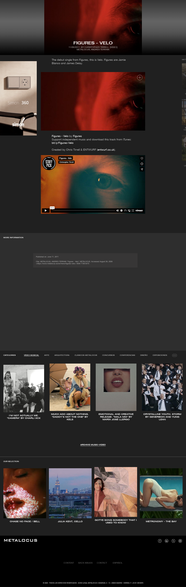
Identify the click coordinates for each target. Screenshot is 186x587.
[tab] (31, 355)
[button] (8, 404)
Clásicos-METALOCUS (86, 355)
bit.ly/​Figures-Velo (62, 143)
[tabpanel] (93, 404)
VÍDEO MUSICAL (31, 355)
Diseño (144, 355)
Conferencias (127, 355)
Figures (77, 136)
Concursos (108, 355)
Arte (46, 355)
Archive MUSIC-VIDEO (93, 445)
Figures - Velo (60, 136)
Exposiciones (160, 355)
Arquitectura (61, 355)
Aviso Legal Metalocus (87, 583)
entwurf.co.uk (106, 150)
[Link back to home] (20, 540)
